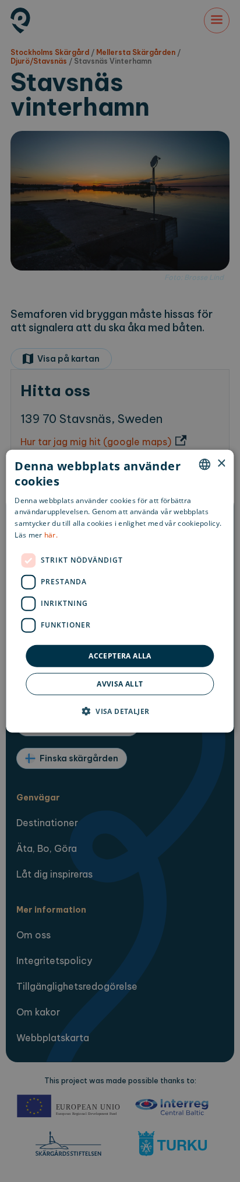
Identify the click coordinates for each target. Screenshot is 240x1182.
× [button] (221, 463)
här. (51, 535)
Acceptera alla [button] (120, 655)
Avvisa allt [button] (120, 684)
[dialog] (120, 591)
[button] (120, 711)
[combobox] (205, 464)
